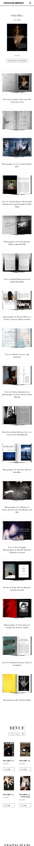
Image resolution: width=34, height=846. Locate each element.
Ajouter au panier (17, 61)
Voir (7, 769)
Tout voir (14, 734)
